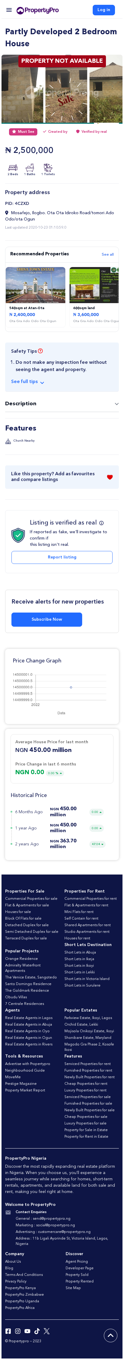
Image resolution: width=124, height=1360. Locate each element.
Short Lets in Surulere (82, 985)
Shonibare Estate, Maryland (87, 1038)
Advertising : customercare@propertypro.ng (53, 1232)
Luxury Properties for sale (85, 1123)
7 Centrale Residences (24, 1004)
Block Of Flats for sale (23, 918)
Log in (104, 10)
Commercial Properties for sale (31, 899)
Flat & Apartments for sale (27, 905)
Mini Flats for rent (79, 912)
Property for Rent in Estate (86, 1137)
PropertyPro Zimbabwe (24, 1295)
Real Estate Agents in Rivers (28, 1044)
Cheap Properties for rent (85, 1084)
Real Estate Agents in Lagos (28, 1018)
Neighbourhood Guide (25, 1070)
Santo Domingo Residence (28, 984)
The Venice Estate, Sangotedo (31, 977)
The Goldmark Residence (27, 991)
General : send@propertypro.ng (43, 1219)
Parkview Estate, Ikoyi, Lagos (88, 1018)
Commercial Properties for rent (90, 899)
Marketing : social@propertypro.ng (45, 1225)
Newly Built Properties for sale (89, 1110)
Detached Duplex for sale (27, 925)
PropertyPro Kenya (20, 1288)
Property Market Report (25, 1090)
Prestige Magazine (21, 1084)
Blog (9, 1268)
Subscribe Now (47, 619)
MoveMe (13, 1077)
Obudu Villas (16, 997)
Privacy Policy (15, 1281)
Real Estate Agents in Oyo (27, 1031)
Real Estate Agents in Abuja (28, 1025)
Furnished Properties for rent (88, 1070)
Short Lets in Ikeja (79, 959)
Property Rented (80, 1281)
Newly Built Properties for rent (89, 1077)
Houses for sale (18, 912)
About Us (13, 1262)
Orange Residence (21, 959)
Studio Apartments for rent (87, 932)
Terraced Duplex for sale (26, 938)
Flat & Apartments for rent (86, 905)
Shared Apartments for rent (87, 925)
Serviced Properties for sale (87, 1097)
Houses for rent (77, 938)
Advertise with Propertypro (27, 1064)
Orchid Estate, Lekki (81, 1025)
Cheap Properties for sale (85, 1117)
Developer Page (80, 1268)
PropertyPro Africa (20, 1308)
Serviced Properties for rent (87, 1064)
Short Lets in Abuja (80, 952)
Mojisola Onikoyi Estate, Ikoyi (89, 1031)
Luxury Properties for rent (85, 1090)
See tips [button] (24, 381)
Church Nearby (24, 440)
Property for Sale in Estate (86, 1130)
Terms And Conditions (24, 1275)
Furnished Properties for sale (88, 1104)
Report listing (62, 557)
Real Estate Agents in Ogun (28, 1038)
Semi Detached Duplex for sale (31, 932)
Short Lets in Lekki (79, 972)
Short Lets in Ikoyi (79, 966)
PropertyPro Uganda (22, 1301)
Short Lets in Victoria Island (87, 979)
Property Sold (77, 1275)
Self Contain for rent (81, 918)
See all (108, 255)
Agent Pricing (77, 1262)
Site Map (73, 1288)
